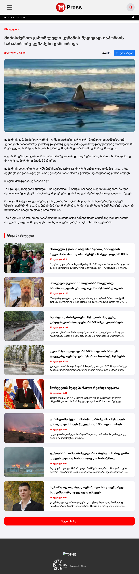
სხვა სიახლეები (20, 235)
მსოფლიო (11, 29)
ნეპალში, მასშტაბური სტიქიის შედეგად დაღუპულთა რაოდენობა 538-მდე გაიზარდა (86, 319)
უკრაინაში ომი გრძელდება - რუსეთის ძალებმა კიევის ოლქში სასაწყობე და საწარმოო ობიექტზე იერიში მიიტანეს (89, 456)
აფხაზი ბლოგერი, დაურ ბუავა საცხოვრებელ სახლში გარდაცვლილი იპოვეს (87, 489)
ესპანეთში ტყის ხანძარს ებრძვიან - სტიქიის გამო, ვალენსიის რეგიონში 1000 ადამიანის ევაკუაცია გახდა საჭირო (87, 422)
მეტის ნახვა (69, 521)
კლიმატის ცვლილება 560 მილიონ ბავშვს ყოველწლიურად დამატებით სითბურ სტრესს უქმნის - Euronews (87, 354)
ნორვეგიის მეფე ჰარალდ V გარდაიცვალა (84, 388)
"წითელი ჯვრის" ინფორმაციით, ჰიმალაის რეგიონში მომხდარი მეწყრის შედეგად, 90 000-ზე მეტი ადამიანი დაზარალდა (91, 251)
